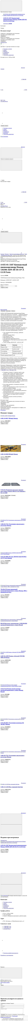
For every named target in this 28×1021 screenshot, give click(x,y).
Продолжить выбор (5, 982)
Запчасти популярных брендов (17, 254)
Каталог (7, 254)
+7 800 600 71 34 (4, 370)
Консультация (4, 309)
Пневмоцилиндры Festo (6, 255)
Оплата (13, 310)
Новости (5, 51)
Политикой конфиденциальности (9, 1016)
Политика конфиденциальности (10, 953)
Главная (2, 254)
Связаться (3, 36)
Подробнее (3, 410)
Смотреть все (4, 42)
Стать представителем (8, 55)
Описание (3, 310)
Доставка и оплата (7, 48)
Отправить (3, 1014)
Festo (26, 254)
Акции (4, 50)
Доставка (8, 310)
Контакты (5, 53)
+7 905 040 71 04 (12, 370)
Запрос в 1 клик (4, 287)
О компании (6, 52)
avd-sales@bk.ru (4, 206)
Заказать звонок (4, 125)
